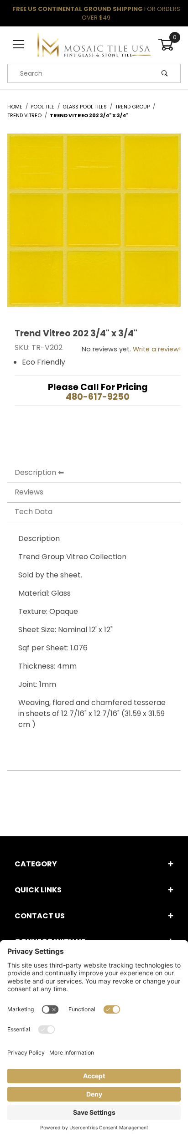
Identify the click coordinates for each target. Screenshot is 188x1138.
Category (36, 864)
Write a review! (157, 349)
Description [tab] (35, 472)
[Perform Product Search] (164, 73)
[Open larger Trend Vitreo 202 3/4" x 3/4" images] (94, 227)
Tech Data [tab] (33, 511)
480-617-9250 (98, 397)
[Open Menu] (18, 45)
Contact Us (40, 916)
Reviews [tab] (29, 492)
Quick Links (38, 890)
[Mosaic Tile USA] (94, 44)
